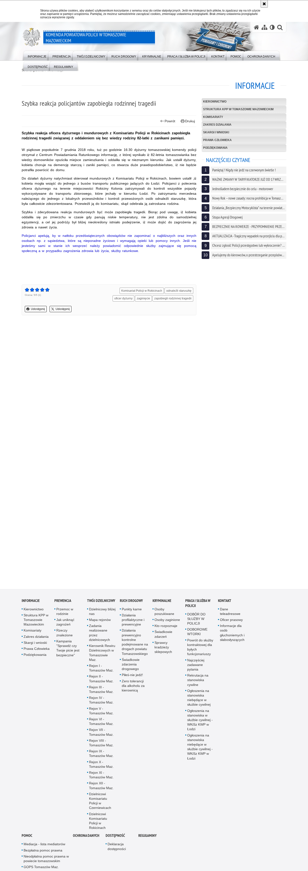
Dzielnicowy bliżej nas (102, 613)
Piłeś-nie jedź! (132, 676)
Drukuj (190, 121)
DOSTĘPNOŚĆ (115, 837)
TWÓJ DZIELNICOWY (101, 602)
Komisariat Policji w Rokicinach (141, 290)
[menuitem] (37, 55)
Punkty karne (132, 611)
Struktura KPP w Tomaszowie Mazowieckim (238, 109)
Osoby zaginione (167, 621)
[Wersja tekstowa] (272, 27)
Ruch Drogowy (131, 602)
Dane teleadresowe (230, 613)
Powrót (170, 121)
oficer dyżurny (123, 298)
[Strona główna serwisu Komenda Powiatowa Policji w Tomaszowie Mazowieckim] (256, 27)
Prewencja (62, 602)
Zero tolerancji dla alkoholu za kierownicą (133, 687)
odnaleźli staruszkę (179, 290)
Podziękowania (215, 147)
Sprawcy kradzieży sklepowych (163, 648)
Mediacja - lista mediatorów (44, 846)
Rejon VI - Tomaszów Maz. (101, 723)
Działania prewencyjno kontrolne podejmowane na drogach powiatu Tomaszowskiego (135, 643)
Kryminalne (162, 602)
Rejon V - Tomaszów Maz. (101, 712)
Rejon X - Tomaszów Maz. (101, 765)
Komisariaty (213, 117)
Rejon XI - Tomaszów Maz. (101, 776)
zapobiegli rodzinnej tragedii (173, 298)
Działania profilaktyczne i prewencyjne (133, 621)
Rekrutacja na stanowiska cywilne (197, 681)
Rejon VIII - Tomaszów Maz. (101, 744)
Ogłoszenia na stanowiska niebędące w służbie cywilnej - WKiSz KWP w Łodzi (200, 748)
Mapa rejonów (100, 621)
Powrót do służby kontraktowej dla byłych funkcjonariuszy (200, 649)
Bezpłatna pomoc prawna (43, 852)
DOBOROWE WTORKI (197, 633)
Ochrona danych (86, 837)
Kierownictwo (214, 101)
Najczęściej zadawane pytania (195, 666)
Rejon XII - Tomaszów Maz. (101, 787)
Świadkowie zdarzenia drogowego (131, 665)
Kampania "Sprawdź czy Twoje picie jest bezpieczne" (67, 650)
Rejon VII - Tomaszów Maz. (101, 733)
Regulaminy (147, 837)
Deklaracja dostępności (117, 848)
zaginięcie (143, 298)
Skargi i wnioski (216, 132)
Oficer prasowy (231, 621)
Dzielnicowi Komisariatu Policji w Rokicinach (98, 822)
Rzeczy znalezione (64, 634)
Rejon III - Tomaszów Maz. (101, 691)
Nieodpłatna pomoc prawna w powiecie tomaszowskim (46, 860)
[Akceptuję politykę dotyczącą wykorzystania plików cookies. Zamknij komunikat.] (264, 4)
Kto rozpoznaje (165, 627)
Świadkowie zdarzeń (163, 636)
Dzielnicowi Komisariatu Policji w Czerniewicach (100, 803)
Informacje (31, 602)
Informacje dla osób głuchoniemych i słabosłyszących (232, 634)
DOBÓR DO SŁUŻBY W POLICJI (196, 620)
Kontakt (224, 602)
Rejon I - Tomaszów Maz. (101, 669)
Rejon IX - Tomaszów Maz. (101, 755)
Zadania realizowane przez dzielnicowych (99, 634)
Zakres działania (217, 124)
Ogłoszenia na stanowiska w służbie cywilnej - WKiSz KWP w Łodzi (200, 721)
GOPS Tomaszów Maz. (41, 869)
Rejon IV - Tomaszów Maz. (101, 701)
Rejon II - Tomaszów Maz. (101, 680)
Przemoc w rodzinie (64, 613)
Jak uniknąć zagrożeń (65, 623)
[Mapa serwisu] (264, 27)
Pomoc (27, 837)
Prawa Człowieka (217, 140)
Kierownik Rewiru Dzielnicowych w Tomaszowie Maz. (102, 654)
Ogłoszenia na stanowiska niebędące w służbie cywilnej (199, 699)
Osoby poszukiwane (164, 613)
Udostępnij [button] (38, 309)
